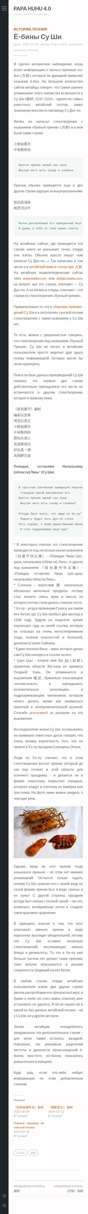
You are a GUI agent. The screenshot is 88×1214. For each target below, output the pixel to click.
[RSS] (4, 1205)
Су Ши (20, 1152)
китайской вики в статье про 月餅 (55, 267)
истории (22, 29)
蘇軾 (33, 1152)
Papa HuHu (59, 44)
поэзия (39, 29)
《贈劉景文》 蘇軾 (60, 1107)
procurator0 (39, 713)
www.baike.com (35, 278)
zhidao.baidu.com (69, 278)
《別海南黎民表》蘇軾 (29, 1107)
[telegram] (4, 1195)
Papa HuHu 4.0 (32, 8)
